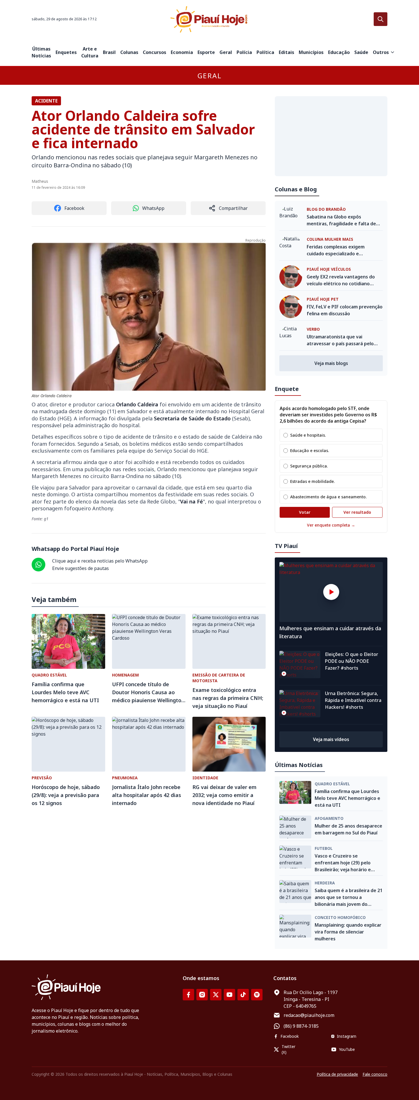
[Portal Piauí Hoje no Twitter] (215, 994)
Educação (339, 52)
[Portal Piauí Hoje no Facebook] (188, 994)
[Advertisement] (331, 136)
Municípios (311, 52)
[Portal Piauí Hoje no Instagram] (202, 994)
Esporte (206, 52)
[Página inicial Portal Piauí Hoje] (209, 19)
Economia (182, 52)
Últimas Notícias (41, 52)
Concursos (154, 52)
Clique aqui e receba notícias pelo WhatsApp (100, 561)
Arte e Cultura (89, 52)
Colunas (129, 52)
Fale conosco (375, 1074)
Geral (225, 52)
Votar (304, 512)
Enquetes (66, 52)
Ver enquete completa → (331, 525)
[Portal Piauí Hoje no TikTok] (243, 994)
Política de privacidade (337, 1074)
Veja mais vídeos (331, 739)
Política (265, 52)
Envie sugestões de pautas (80, 568)
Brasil (109, 52)
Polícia (244, 52)
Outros (381, 52)
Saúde (361, 52)
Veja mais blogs (331, 363)
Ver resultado (357, 512)
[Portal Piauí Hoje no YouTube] (229, 994)
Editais (286, 52)
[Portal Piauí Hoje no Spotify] (257, 994)
